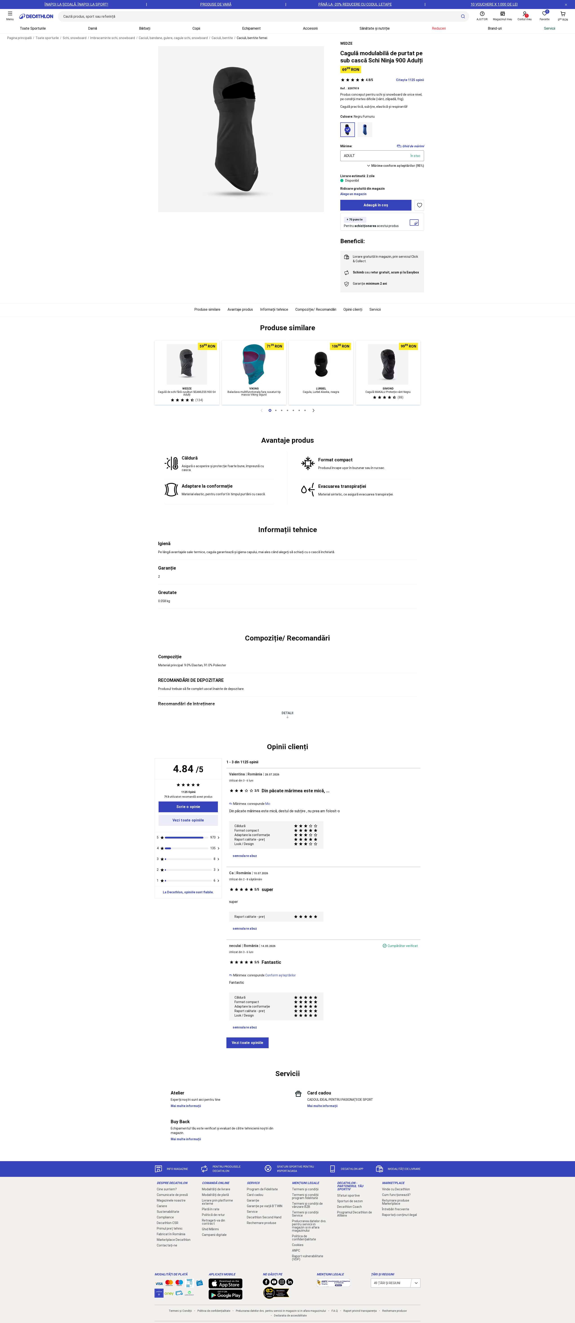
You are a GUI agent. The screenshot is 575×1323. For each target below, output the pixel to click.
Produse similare (207, 309)
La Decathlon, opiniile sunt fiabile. (188, 892)
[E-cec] (159, 1295)
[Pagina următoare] (313, 410)
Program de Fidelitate (262, 1189)
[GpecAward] (276, 1297)
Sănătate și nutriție (375, 28)
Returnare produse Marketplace (395, 1202)
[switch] (419, 205)
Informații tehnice (274, 309)
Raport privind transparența (360, 1310)
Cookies (297, 1244)
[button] (287, 328)
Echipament (251, 28)
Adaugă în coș (376, 205)
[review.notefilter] (218, 837)
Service (252, 1211)
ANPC (296, 1250)
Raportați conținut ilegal (399, 1214)
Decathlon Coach (349, 1206)
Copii (196, 28)
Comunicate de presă (172, 1194)
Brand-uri (495, 28)
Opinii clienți (352, 309)
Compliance (165, 1217)
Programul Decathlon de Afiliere (354, 1214)
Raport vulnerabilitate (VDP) (307, 1258)
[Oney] (169, 1293)
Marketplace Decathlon (173, 1239)
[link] (188, 806)
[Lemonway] (189, 1293)
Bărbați (144, 28)
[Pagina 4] (293, 410)
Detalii (287, 713)
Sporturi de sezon (350, 1201)
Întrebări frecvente (395, 1209)
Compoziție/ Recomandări (315, 309)
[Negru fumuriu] (347, 129)
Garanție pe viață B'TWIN (264, 1206)
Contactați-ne (167, 1245)
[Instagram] (282, 1283)
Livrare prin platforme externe (217, 1202)
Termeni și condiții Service (305, 1214)
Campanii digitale (214, 1234)
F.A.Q (335, 1310)
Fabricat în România (171, 1234)
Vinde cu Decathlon (396, 1189)
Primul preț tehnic (170, 1228)
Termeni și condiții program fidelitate (305, 1196)
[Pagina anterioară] (261, 410)
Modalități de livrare (216, 1189)
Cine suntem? (167, 1189)
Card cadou (255, 1194)
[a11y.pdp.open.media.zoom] (241, 129)
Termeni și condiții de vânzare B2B (307, 1205)
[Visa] (159, 1283)
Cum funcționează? (396, 1194)
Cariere (162, 1206)
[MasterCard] (169, 1284)
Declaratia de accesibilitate (290, 1315)
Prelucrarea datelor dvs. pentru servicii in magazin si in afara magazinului (309, 1226)
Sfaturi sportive (348, 1195)
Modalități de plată (215, 1194)
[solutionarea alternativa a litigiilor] (333, 1284)
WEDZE (346, 43)
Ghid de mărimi (413, 146)
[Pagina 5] (299, 410)
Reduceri (439, 28)
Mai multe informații (186, 1106)
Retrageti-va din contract (213, 1222)
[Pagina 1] (275, 410)
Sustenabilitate (168, 1211)
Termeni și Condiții (180, 1310)
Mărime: (346, 146)
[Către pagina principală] (36, 16)
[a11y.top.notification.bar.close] (566, 4)
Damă (92, 28)
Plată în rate (210, 1209)
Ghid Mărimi (210, 1229)
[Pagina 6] (305, 410)
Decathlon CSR (167, 1222)
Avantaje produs (240, 309)
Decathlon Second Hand (264, 1217)
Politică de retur (213, 1214)
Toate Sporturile (33, 28)
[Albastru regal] (365, 129)
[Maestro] (179, 1284)
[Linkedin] (289, 1283)
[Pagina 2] (281, 410)
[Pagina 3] (287, 410)
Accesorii (310, 28)
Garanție (253, 1200)
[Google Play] (225, 1297)
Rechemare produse (261, 1222)
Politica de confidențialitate (304, 1238)
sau (386, 272)
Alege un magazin (353, 194)
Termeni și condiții (305, 1189)
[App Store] (225, 1286)
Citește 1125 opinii (395, 80)
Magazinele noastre (171, 1200)
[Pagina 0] (270, 410)
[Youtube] (274, 1283)
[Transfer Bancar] (189, 1285)
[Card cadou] (199, 1284)
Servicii (549, 28)
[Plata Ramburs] (179, 1294)
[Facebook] (266, 1283)
